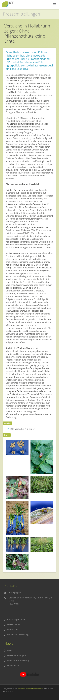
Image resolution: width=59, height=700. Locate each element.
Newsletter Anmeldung (18, 660)
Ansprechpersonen (16, 619)
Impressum (12, 629)
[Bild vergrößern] (17, 447)
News (9, 650)
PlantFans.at (13, 665)
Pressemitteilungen (21, 14)
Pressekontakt (13, 624)
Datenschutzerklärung (17, 634)
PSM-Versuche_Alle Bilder (22, 429)
